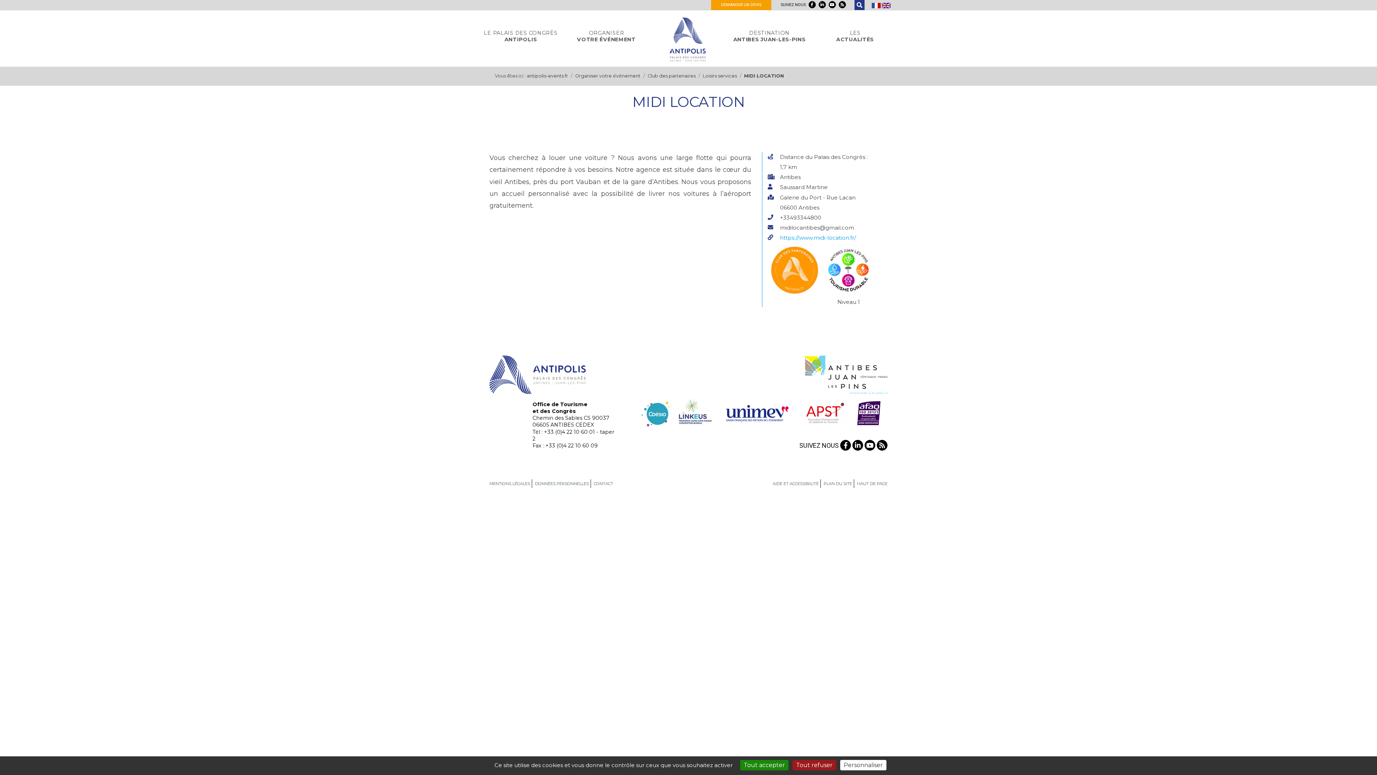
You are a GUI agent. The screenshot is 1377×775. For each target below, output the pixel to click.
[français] (877, 5)
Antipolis (520, 36)
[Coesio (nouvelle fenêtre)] (655, 413)
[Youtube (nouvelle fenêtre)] (832, 4)
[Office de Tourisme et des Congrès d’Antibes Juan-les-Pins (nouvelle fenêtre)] (846, 374)
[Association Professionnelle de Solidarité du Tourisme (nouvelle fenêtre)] (824, 413)
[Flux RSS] (842, 4)
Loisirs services (720, 76)
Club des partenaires (672, 76)
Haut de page (872, 483)
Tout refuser (814, 765)
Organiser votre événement (607, 76)
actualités (855, 36)
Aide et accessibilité (796, 483)
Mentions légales (509, 483)
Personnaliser (863, 765)
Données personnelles (562, 483)
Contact (603, 483)
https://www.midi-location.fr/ (818, 237)
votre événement (606, 36)
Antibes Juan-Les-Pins (769, 36)
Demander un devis (741, 5)
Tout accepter (764, 765)
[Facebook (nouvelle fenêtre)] (812, 4)
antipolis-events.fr (547, 76)
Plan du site (838, 483)
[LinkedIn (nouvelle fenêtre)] (822, 4)
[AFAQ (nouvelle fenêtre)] (869, 413)
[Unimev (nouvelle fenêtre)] (757, 413)
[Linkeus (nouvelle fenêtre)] (694, 413)
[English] (886, 5)
